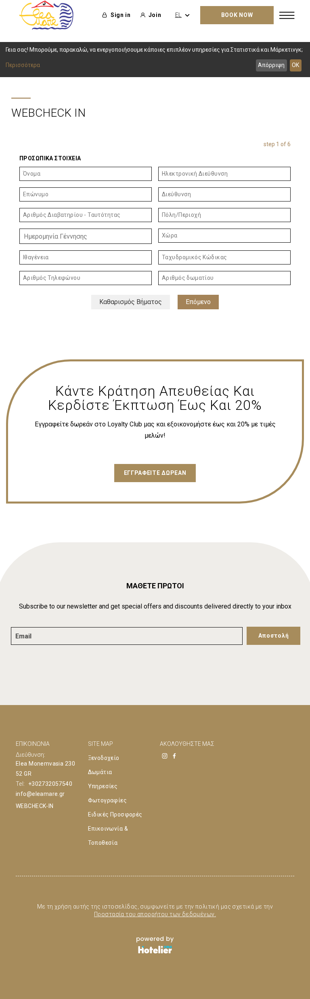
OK (295, 65)
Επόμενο (198, 302)
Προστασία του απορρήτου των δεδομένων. (155, 914)
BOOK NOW (237, 15)
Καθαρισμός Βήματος (130, 302)
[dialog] (155, 59)
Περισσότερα (23, 65)
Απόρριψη (271, 65)
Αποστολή (273, 635)
